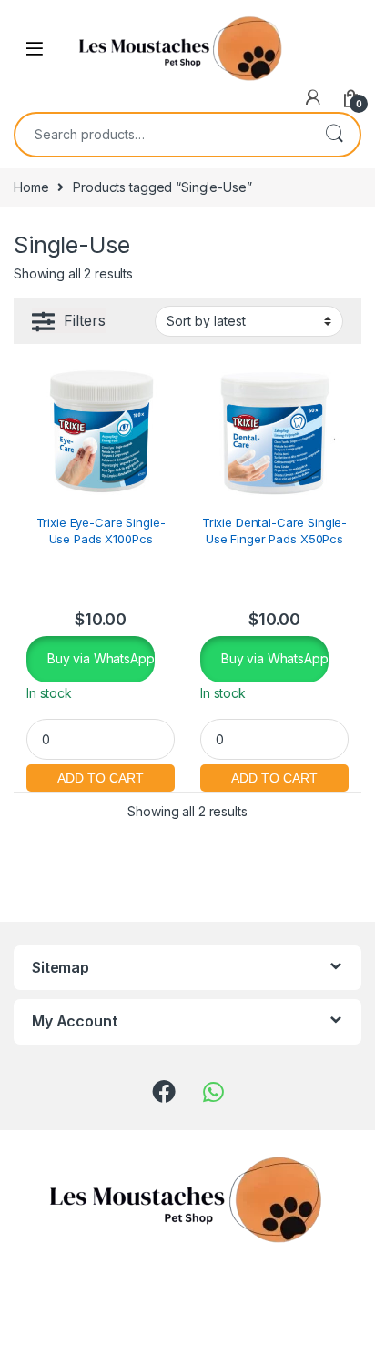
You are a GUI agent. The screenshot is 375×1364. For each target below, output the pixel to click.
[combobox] (162, 135)
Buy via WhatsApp (99, 658)
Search (334, 135)
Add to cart (100, 776)
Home (31, 187)
